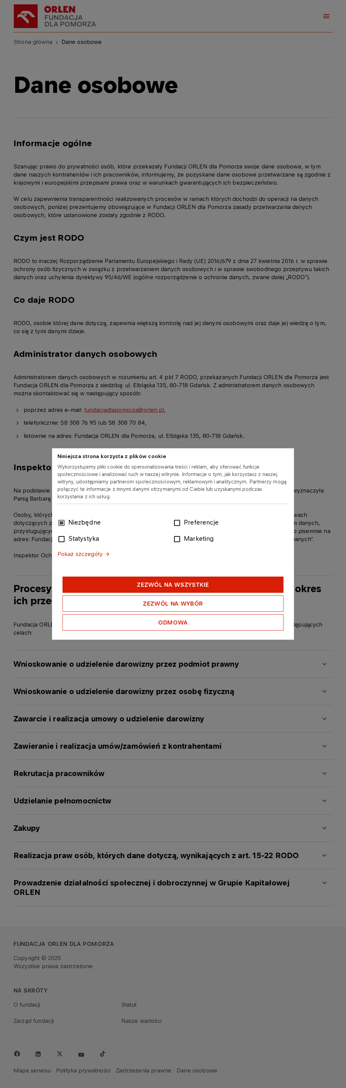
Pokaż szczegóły (80, 554)
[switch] (178, 522)
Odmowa (173, 622)
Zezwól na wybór (173, 603)
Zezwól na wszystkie (173, 584)
